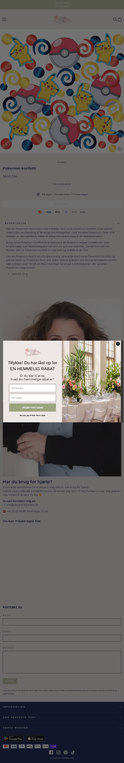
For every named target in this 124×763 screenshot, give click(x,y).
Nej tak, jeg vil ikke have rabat (32, 415)
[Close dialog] (118, 343)
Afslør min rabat (32, 407)
